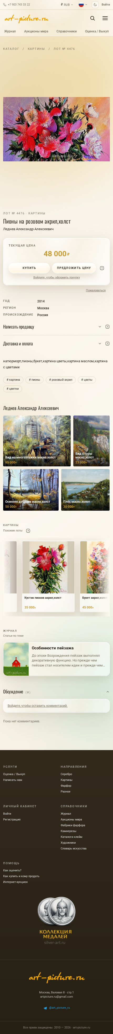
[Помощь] (102, 268)
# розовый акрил (60, 379)
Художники (68, 842)
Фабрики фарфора (73, 825)
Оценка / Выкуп (97, 31)
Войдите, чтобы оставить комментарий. (38, 706)
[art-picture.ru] (26, 18)
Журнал (10, 31)
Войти (106, 4)
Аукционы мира (36, 31)
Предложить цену (74, 268)
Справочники (66, 31)
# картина (13, 379)
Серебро (66, 774)
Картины (36, 49)
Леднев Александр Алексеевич (28, 229)
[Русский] (83, 4)
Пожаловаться (96, 290)
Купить (29, 268)
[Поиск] (92, 18)
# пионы (34, 379)
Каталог (11, 49)
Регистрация (11, 819)
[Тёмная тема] (95, 4)
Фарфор (66, 785)
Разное (65, 791)
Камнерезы (68, 831)
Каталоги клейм (71, 837)
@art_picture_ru (59, 1007)
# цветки (13, 388)
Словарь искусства (73, 848)
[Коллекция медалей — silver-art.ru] (56, 920)
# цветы (87, 379)
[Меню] (105, 18)
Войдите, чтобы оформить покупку (56, 277)
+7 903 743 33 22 (19, 4)
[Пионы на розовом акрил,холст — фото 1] (56, 129)
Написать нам (12, 780)
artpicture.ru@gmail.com (56, 996)
